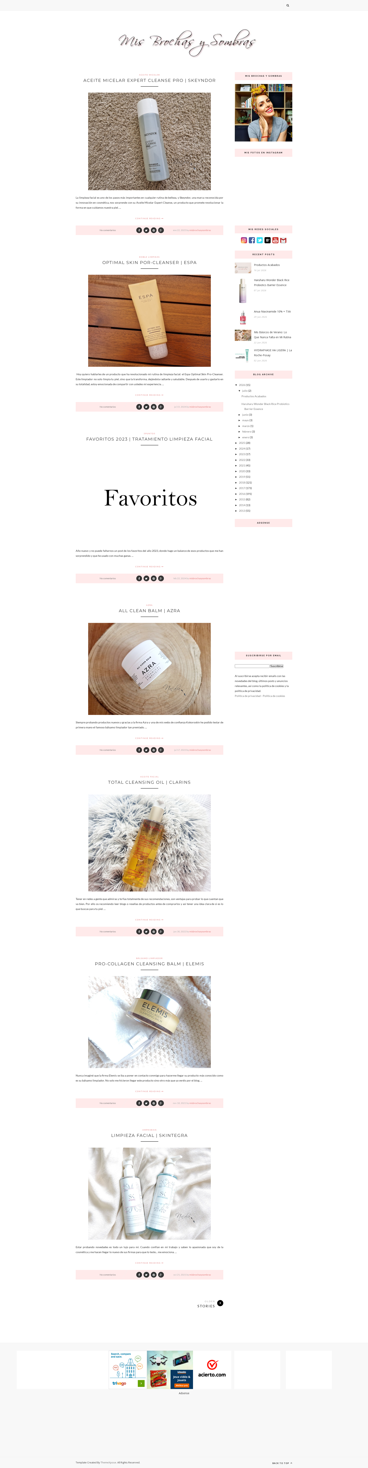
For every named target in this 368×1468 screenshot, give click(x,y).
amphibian (149, 1130)
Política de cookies (274, 695)
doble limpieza (149, 257)
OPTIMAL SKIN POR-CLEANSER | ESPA (149, 262)
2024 (242, 448)
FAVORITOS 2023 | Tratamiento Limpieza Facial (149, 439)
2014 (242, 505)
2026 (242, 385)
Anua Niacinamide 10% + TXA (272, 311)
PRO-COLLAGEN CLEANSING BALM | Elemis (149, 963)
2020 (242, 471)
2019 (242, 476)
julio (245, 390)
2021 (242, 465)
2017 (242, 488)
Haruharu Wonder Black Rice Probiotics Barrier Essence (271, 282)
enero (245, 437)
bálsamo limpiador (149, 958)
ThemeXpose (108, 1462)
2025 (242, 442)
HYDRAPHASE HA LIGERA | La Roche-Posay (273, 352)
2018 (242, 482)
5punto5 (149, 433)
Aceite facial (149, 777)
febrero (246, 431)
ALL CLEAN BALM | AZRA (149, 610)
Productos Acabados (267, 265)
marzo (246, 426)
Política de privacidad (248, 695)
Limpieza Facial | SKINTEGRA (149, 1135)
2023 (242, 454)
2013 (242, 510)
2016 (242, 493)
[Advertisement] (263, 588)
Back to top (281, 1463)
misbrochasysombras (200, 230)
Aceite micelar (149, 75)
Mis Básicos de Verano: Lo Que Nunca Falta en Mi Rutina (272, 334)
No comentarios (108, 230)
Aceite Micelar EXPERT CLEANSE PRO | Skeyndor (149, 80)
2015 (242, 499)
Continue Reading (148, 218)
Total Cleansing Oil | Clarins (149, 782)
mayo (245, 420)
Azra (149, 605)
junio (245, 414)
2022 (242, 459)
